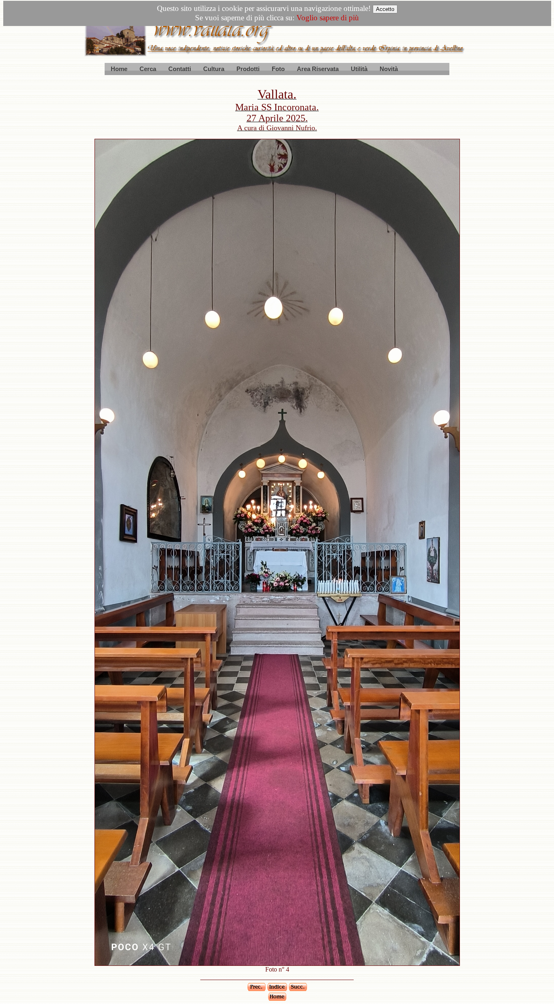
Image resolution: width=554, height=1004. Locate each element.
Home (119, 68)
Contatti (179, 68)
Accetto (385, 9)
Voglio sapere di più (327, 17)
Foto (278, 68)
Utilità (359, 68)
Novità (389, 68)
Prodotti (248, 68)
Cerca (148, 68)
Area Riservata (318, 68)
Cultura (213, 68)
